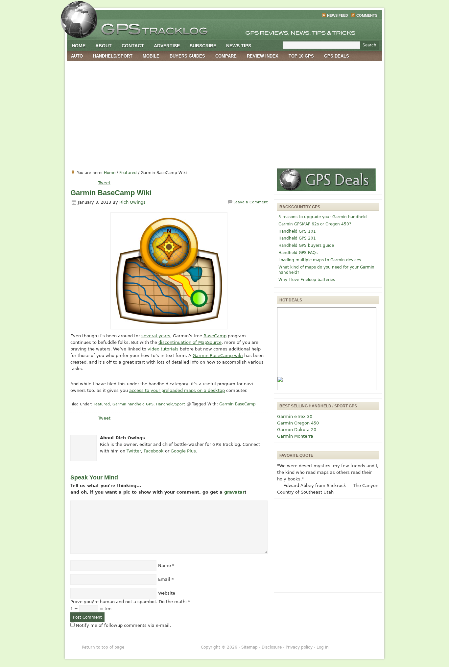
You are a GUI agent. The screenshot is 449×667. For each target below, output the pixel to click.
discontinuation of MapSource (190, 342)
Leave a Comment (250, 202)
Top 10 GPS (301, 56)
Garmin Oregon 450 (298, 423)
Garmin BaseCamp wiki (218, 355)
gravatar (234, 492)
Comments (366, 15)
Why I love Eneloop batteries (306, 279)
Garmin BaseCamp (237, 404)
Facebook (154, 451)
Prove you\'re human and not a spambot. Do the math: (130, 601)
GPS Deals (336, 56)
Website (166, 593)
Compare (226, 56)
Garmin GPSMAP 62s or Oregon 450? (314, 224)
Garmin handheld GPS (133, 404)
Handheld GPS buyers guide (306, 245)
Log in (323, 647)
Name (164, 565)
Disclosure (272, 647)
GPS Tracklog (224, 28)
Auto (77, 56)
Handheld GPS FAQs (298, 252)
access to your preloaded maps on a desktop (177, 390)
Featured (102, 404)
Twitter (134, 451)
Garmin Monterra (295, 436)
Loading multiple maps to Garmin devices (319, 260)
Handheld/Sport (112, 56)
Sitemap (249, 647)
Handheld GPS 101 (297, 231)
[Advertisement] (224, 110)
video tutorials (163, 348)
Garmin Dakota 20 (296, 429)
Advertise (167, 45)
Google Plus (183, 451)
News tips (238, 45)
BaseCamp (214, 335)
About (103, 45)
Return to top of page (103, 647)
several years (155, 335)
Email (164, 579)
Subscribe (203, 45)
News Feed (337, 15)
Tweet (104, 182)
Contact (133, 45)
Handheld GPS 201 (297, 238)
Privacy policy (299, 647)
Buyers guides (187, 56)
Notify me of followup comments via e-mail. (123, 625)
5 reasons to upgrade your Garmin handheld (322, 217)
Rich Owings (132, 202)
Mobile (151, 56)
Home (78, 45)
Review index (262, 56)
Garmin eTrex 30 (294, 416)
